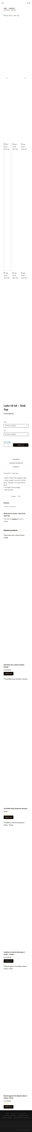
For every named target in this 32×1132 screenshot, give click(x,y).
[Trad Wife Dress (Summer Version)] (16, 741)
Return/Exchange (23, 1115)
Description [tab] (16, 459)
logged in (15, 519)
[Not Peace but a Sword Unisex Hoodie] (16, 598)
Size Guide (7, 442)
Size (5, 430)
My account (22, 1113)
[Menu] (2, 3)
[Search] (27, 3)
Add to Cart (8, 673)
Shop (7, 1113)
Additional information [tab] (16, 463)
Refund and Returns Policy (22, 1117)
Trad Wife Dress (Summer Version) (15, 808)
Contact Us (14, 1113)
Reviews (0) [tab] (16, 466)
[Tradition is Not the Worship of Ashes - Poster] (16, 885)
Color (5, 422)
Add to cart (21, 445)
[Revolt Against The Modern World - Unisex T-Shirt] (16, 1029)
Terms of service (7, 1117)
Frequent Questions (10, 1115)
